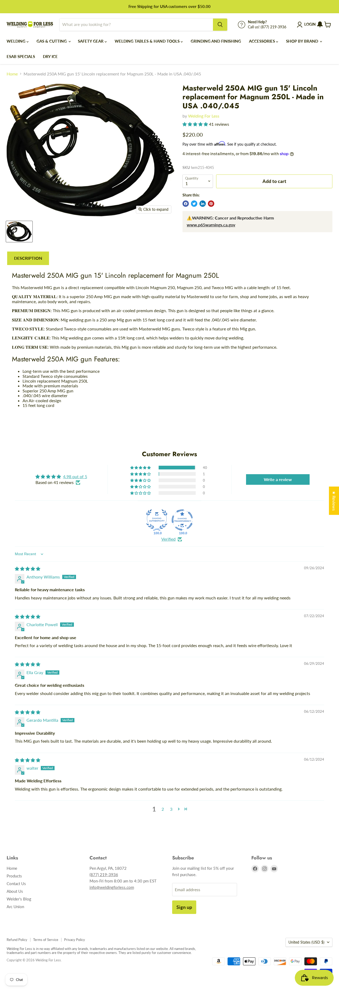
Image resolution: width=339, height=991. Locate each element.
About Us (15, 891)
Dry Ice (50, 56)
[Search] (220, 25)
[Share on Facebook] (185, 203)
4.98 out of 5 (75, 476)
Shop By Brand (302, 41)
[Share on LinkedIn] (202, 203)
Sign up (184, 907)
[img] (27, 568)
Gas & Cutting (52, 41)
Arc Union (15, 906)
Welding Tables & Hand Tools (148, 41)
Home (12, 73)
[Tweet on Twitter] (194, 203)
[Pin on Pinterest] (211, 203)
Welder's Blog (19, 898)
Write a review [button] (278, 479)
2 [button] (163, 808)
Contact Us (16, 883)
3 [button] (171, 808)
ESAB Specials (21, 56)
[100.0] (156, 520)
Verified (168, 538)
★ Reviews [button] (334, 500)
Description (28, 258)
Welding (16, 41)
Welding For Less (203, 115)
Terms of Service (45, 940)
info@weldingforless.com (112, 887)
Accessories (262, 41)
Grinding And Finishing (216, 41)
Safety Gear (91, 41)
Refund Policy (17, 940)
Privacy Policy (74, 940)
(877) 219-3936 (104, 874)
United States (306, 942)
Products (14, 875)
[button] (195, 124)
